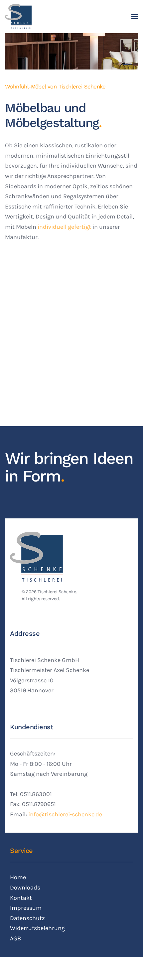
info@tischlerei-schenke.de (65, 814)
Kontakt (21, 897)
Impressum (26, 907)
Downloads (25, 887)
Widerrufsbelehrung (37, 928)
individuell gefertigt (64, 226)
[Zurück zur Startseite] (18, 16)
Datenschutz (27, 918)
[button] (134, 16)
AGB (15, 938)
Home (18, 877)
